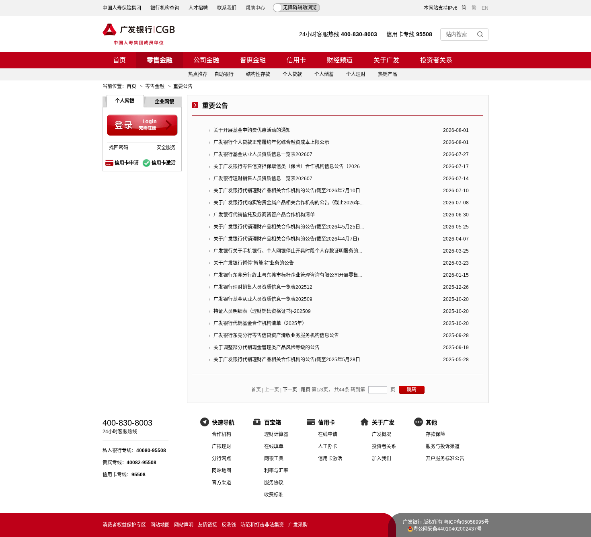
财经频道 (340, 60)
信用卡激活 (164, 163)
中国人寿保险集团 (122, 8)
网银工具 (273, 458)
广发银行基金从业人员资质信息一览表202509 (262, 299)
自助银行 (224, 74)
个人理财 (355, 74)
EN (485, 8)
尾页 (305, 390)
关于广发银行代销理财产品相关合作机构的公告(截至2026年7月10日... (288, 190)
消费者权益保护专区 (124, 525)
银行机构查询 (164, 8)
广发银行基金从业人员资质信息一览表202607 (262, 154)
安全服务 (166, 147)
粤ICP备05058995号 (466, 522)
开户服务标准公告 (445, 458)
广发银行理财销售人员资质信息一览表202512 (262, 287)
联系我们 (226, 8)
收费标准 (273, 495)
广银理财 (221, 446)
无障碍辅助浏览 (300, 7)
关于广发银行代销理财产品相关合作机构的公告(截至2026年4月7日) (286, 239)
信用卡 (296, 60)
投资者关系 (436, 60)
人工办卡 (327, 446)
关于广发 (386, 60)
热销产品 (387, 74)
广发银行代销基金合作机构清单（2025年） (260, 323)
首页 (119, 60)
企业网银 (164, 102)
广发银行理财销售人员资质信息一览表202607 (262, 178)
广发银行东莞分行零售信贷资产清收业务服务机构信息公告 (276, 335)
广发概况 (381, 434)
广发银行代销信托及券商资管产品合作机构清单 (264, 215)
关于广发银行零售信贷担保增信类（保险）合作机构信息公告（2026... (288, 166)
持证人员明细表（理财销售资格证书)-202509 (262, 311)
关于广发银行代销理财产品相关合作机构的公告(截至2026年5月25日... (288, 227)
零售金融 (159, 60)
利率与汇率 (276, 470)
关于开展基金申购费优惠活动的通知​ (252, 130)
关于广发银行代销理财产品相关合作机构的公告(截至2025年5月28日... (288, 359)
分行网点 (221, 458)
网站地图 (221, 470)
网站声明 (183, 525)
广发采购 (298, 525)
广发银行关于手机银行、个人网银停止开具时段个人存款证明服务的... (287, 251)
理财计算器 (276, 434)
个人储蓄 (324, 74)
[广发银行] (139, 34)
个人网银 (124, 101)
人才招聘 (198, 8)
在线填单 (273, 446)
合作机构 (221, 434)
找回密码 (118, 147)
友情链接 (207, 525)
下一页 (290, 390)
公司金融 (206, 60)
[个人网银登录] (142, 125)
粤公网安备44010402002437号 (447, 529)
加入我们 (381, 458)
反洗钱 (229, 525)
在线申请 (327, 434)
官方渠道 (221, 483)
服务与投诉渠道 (443, 446)
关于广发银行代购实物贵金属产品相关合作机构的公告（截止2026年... (288, 203)
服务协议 (273, 483)
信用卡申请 (127, 163)
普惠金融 (253, 60)
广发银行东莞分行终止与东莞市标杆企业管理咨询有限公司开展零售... (287, 275)
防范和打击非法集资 (262, 525)
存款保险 (435, 434)
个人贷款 (292, 74)
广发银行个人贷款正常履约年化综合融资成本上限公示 (271, 142)
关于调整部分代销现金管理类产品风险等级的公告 (266, 347)
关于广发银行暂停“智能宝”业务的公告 (253, 263)
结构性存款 (258, 74)
